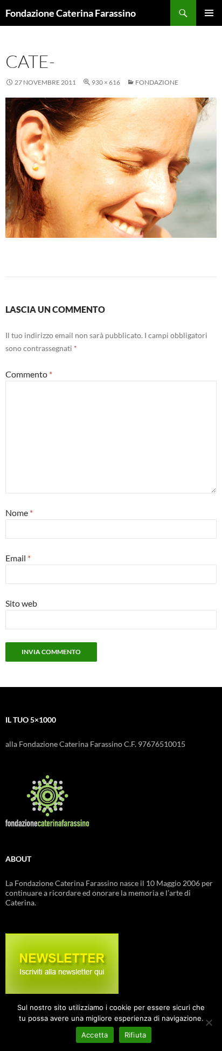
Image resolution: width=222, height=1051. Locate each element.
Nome (19, 512)
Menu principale (209, 13)
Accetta (94, 1035)
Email (18, 558)
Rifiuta (135, 1035)
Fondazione (156, 82)
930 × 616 (106, 82)
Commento (28, 374)
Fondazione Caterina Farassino (70, 13)
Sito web (21, 603)
